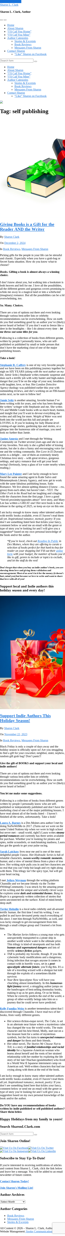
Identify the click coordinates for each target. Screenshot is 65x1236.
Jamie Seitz (7, 400)
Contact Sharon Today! (14, 1181)
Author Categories (17, 38)
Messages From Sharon (27, 47)
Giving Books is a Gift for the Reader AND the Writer (27, 227)
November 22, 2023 (15, 734)
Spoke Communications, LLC (42, 1231)
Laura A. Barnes (10, 822)
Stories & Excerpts (25, 41)
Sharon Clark (11, 236)
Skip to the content (10, 1)
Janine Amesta (9, 438)
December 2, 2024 (14, 242)
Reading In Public (48, 541)
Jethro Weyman (16, 880)
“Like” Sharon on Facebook (30, 54)
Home (10, 25)
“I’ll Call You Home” (19, 31)
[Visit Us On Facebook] (14, 1147)
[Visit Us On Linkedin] (42, 1151)
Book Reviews (22, 44)
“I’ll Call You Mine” (18, 34)
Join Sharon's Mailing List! (16, 1187)
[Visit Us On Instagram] (14, 1151)
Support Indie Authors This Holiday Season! (25, 718)
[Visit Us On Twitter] (41, 1147)
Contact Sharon (16, 50)
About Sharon (15, 28)
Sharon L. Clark (9, 4)
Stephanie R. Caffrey (13, 365)
